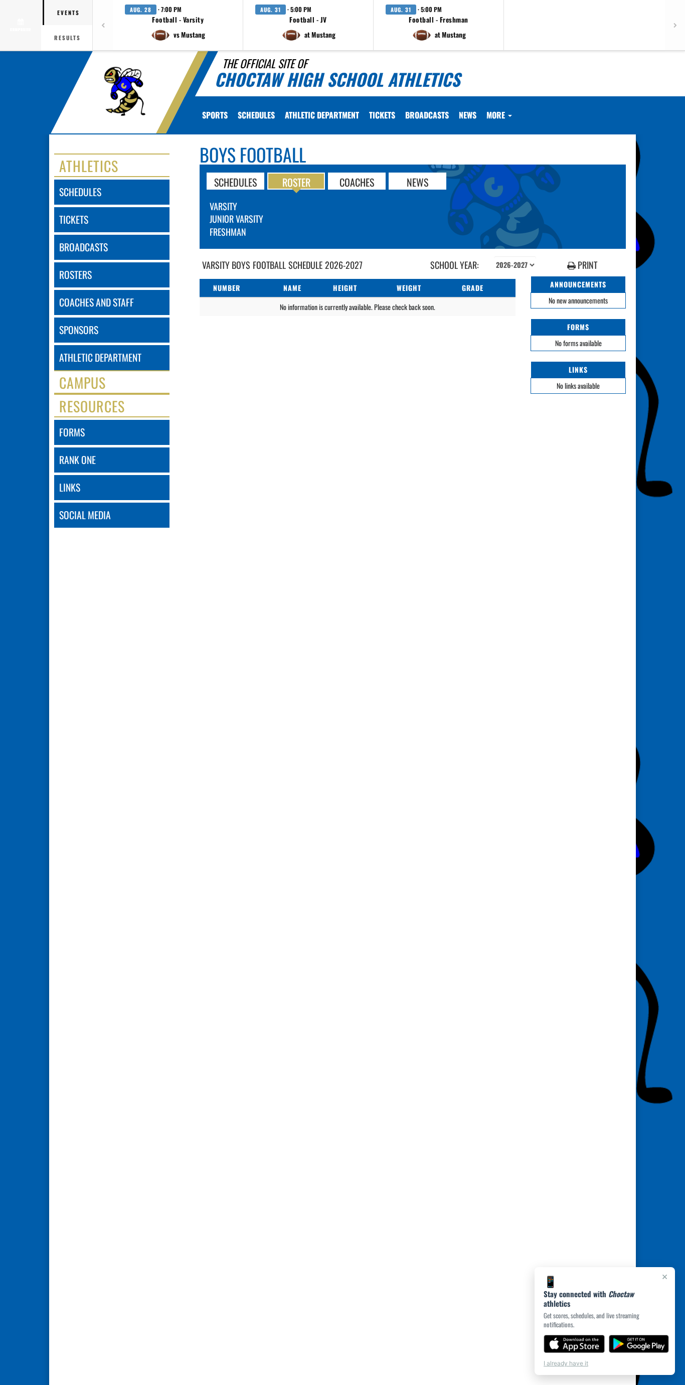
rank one (77, 459)
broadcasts (83, 247)
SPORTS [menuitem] (215, 115)
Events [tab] (68, 13)
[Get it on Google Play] (639, 1344)
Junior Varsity (236, 218)
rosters (75, 274)
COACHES (356, 182)
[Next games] (675, 25)
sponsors (78, 330)
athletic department (100, 357)
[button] (178, 25)
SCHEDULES (235, 182)
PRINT (586, 265)
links (69, 487)
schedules (80, 192)
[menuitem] (256, 114)
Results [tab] (67, 38)
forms (72, 432)
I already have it (566, 1363)
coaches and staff (96, 302)
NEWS (417, 182)
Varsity (223, 206)
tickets (73, 219)
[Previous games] (103, 25)
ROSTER (296, 182)
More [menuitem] (496, 115)
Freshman (228, 231)
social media (85, 515)
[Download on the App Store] (574, 1344)
